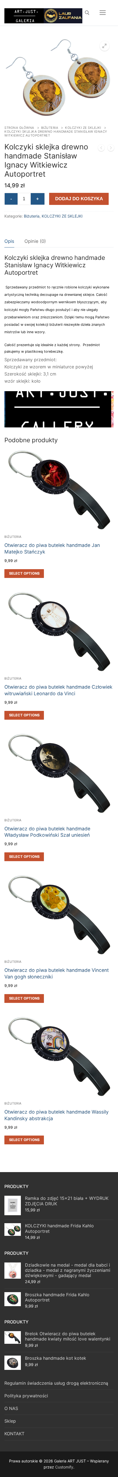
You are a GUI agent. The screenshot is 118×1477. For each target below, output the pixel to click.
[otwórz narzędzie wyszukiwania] (87, 12)
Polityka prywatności (26, 1395)
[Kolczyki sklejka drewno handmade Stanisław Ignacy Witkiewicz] (111, 148)
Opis (9, 241)
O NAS (11, 1408)
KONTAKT (14, 1433)
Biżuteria (49, 128)
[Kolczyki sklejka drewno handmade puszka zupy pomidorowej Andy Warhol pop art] (101, 148)
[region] (59, 409)
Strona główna (19, 128)
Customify (64, 1467)
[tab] (9, 241)
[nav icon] (102, 12)
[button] (104, 46)
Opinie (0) (35, 241)
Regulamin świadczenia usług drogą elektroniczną (56, 1383)
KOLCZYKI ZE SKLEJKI (83, 128)
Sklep (10, 1421)
